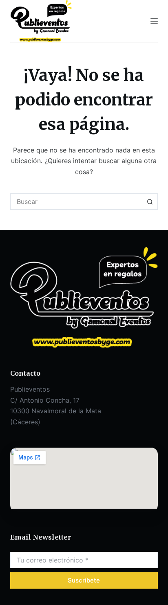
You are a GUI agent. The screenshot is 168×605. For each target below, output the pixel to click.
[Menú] (154, 21)
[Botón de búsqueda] (149, 201)
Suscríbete (84, 580)
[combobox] (76, 201)
